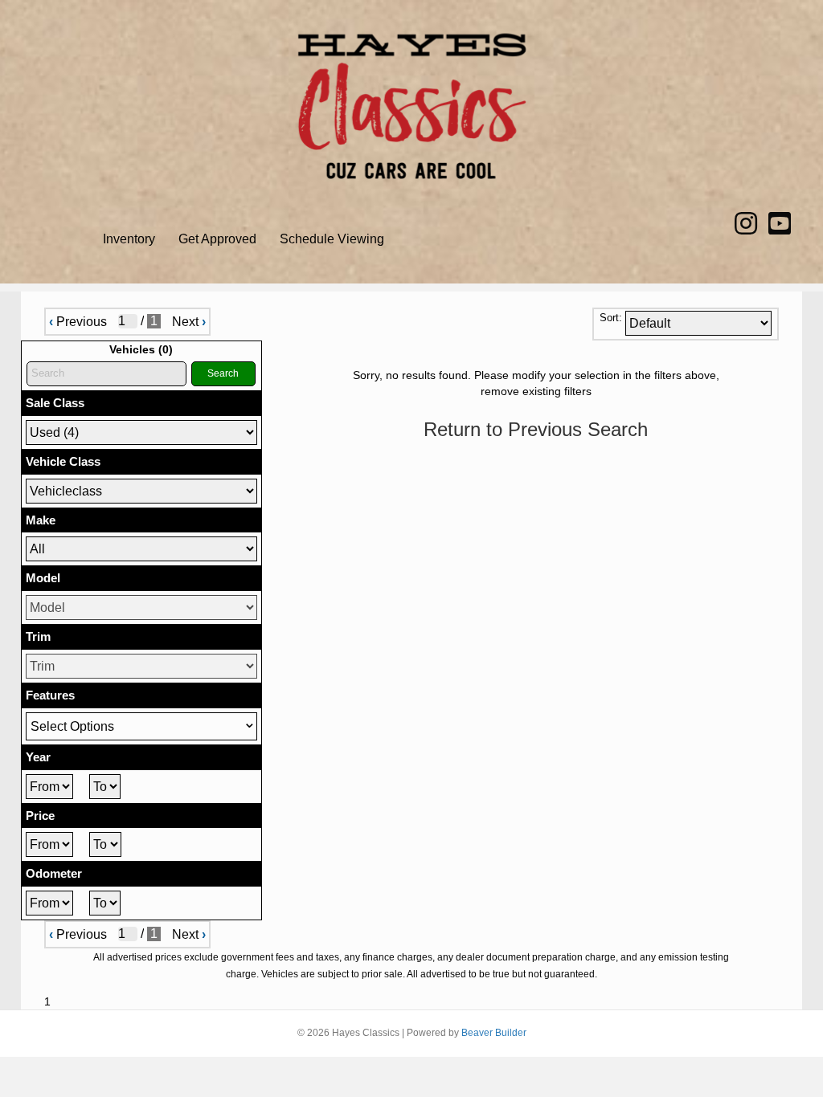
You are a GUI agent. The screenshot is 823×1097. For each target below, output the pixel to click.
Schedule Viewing (332, 239)
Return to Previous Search (536, 429)
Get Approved (217, 239)
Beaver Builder (493, 1032)
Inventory (129, 239)
